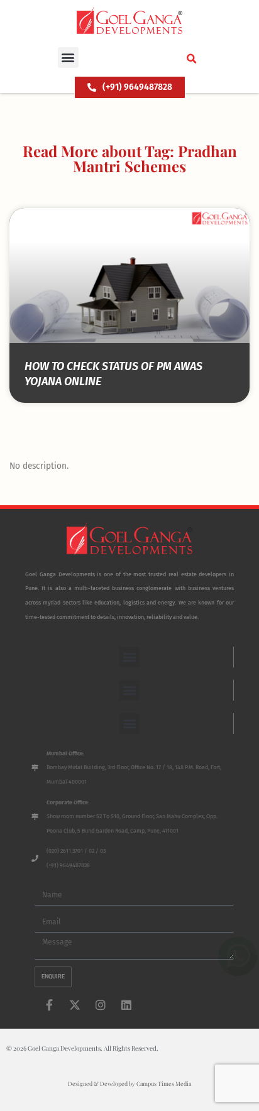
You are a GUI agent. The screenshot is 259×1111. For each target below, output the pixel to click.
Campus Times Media (163, 1083)
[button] (68, 57)
